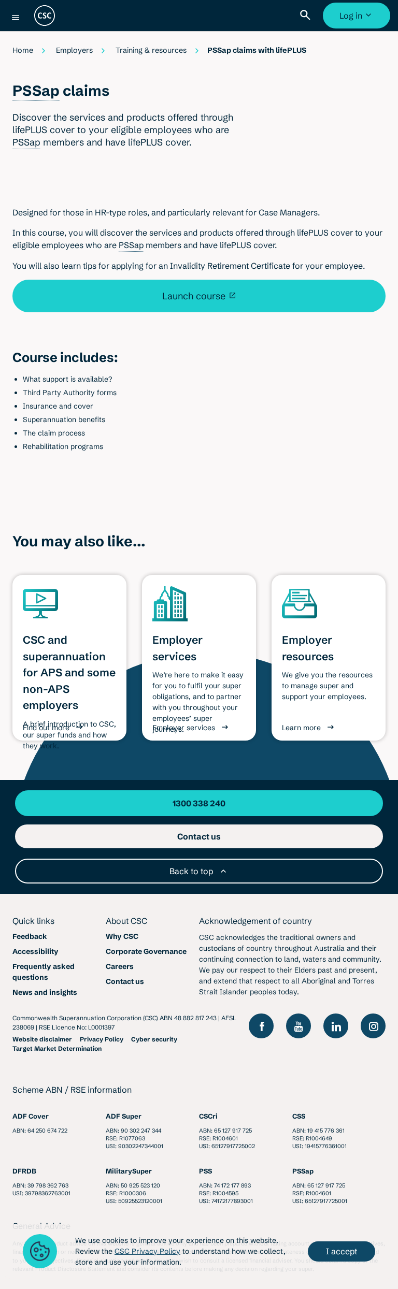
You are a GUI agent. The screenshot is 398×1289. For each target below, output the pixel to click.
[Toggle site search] (307, 15)
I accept (341, 1251)
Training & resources (151, 50)
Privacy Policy (101, 1039)
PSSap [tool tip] (36, 90)
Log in (357, 19)
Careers (120, 966)
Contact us (125, 981)
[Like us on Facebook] (261, 1025)
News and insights (44, 992)
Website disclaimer (42, 1039)
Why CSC (122, 936)
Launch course (193, 296)
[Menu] (15, 17)
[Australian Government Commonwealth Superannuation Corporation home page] (44, 15)
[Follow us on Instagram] (373, 1025)
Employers (74, 50)
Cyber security (154, 1039)
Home (22, 50)
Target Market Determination (57, 1048)
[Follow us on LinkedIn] (335, 1025)
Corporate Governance (146, 951)
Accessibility (35, 951)
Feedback (29, 936)
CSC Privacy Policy (147, 1251)
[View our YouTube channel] (298, 1025)
